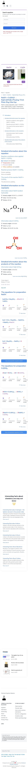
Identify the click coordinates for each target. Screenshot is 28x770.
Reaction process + (15, 124)
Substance (3, 709)
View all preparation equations (14, 361)
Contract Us (4, 717)
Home (2, 92)
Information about (13, 137)
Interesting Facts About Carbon (12, 558)
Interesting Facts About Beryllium (12, 547)
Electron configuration (20, 714)
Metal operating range (20, 718)
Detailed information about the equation (15, 118)
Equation (8, 92)
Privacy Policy (4, 719)
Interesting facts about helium (11, 523)
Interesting (4, 711)
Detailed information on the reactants (14, 131)
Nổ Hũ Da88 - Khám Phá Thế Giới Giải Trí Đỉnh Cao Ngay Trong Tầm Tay (13, 755)
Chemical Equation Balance (17, 763)
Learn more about (21, 218)
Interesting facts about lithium (11, 535)
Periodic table (18, 708)
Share (2, 288)
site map (3, 715)
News (2, 713)
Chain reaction (18, 706)
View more (22, 313)
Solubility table (19, 716)
